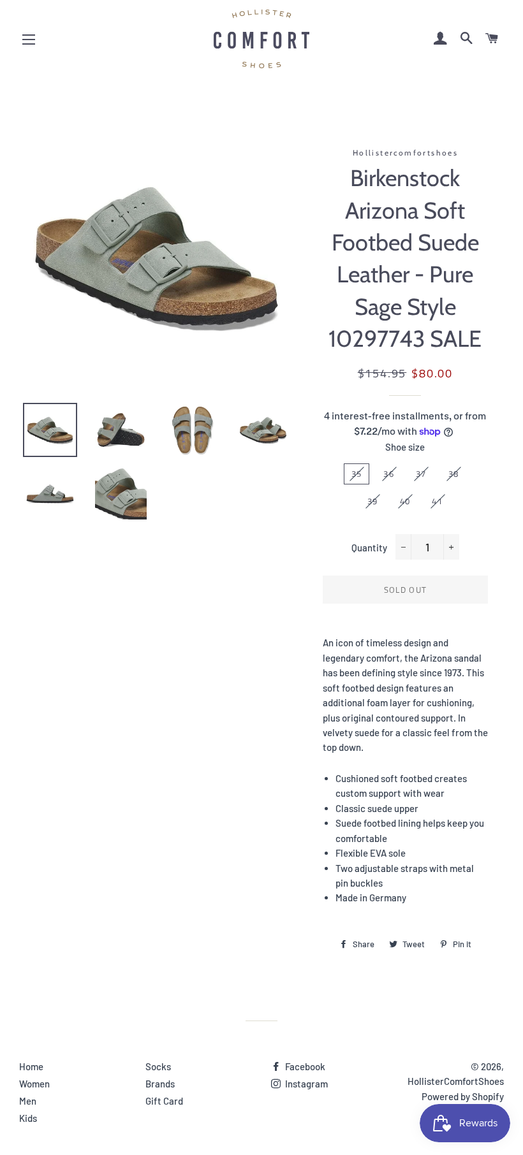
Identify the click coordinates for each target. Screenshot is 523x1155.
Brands (160, 1083)
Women (34, 1083)
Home (31, 1066)
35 (356, 473)
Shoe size (405, 447)
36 (388, 473)
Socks (158, 1066)
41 (437, 501)
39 (372, 501)
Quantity (369, 547)
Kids (28, 1118)
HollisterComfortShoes (456, 1081)
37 (421, 473)
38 (453, 473)
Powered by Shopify (463, 1096)
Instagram (305, 1083)
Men (27, 1101)
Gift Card (164, 1101)
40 (405, 501)
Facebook (304, 1066)
